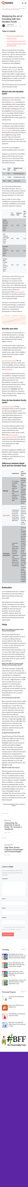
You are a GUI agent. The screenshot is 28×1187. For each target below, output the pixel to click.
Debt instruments (8, 406)
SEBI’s (13, 102)
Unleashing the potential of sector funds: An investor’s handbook (13, 826)
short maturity (19, 292)
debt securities (7, 130)
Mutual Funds (14, 8)
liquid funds (8, 369)
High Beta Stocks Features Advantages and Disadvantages (14, 849)
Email (4, 908)
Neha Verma (10, 24)
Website (4, 917)
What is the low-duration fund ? (15, 36)
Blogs (8, 8)
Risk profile (6, 515)
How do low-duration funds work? (16, 41)
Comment (5, 878)
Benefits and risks (11, 38)
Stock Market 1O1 (9, 844)
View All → (23, 949)
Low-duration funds (9, 361)
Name (4, 898)
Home (3, 8)
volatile (14, 69)
